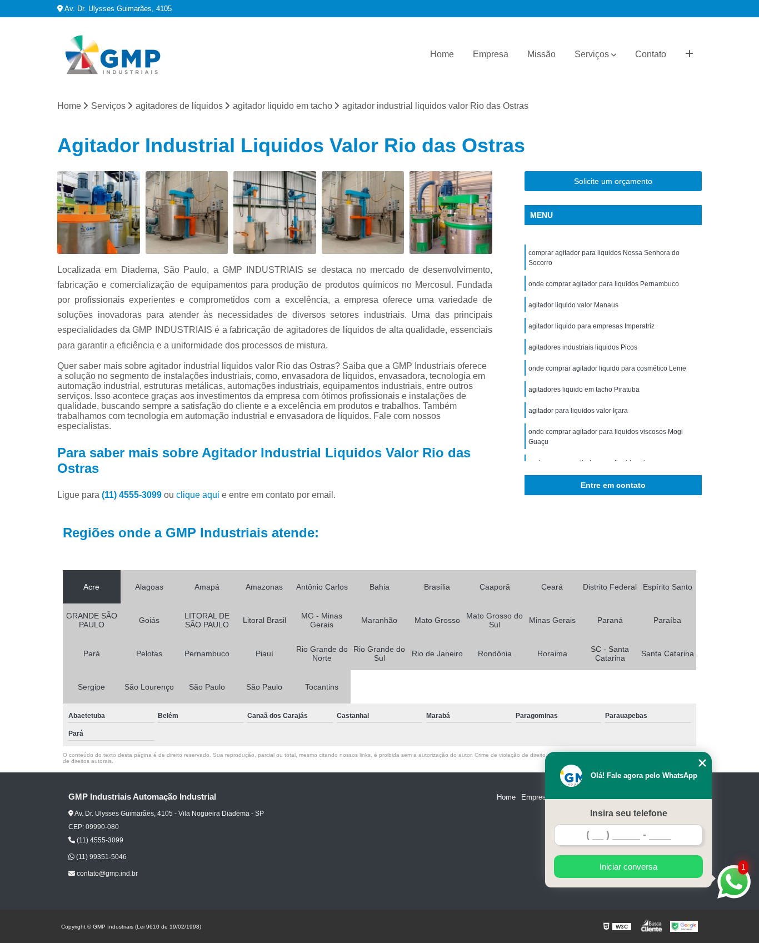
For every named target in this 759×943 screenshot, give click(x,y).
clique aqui (197, 495)
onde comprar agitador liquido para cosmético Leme (607, 368)
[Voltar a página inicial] (112, 55)
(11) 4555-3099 (133, 495)
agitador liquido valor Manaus (573, 305)
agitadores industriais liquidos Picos (582, 347)
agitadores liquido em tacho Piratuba (584, 389)
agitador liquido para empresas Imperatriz (591, 326)
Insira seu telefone (628, 813)
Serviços (592, 54)
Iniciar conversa (628, 866)
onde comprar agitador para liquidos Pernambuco (603, 284)
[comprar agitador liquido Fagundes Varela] (274, 212)
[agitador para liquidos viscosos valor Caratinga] (363, 212)
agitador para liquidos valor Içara (578, 411)
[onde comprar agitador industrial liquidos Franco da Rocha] (451, 212)
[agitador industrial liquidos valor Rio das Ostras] (187, 212)
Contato (650, 54)
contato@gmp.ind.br (106, 873)
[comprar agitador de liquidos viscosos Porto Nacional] (98, 212)
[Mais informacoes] (689, 54)
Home (442, 54)
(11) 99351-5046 (100, 857)
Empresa (490, 54)
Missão (541, 54)
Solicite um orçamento (613, 181)
